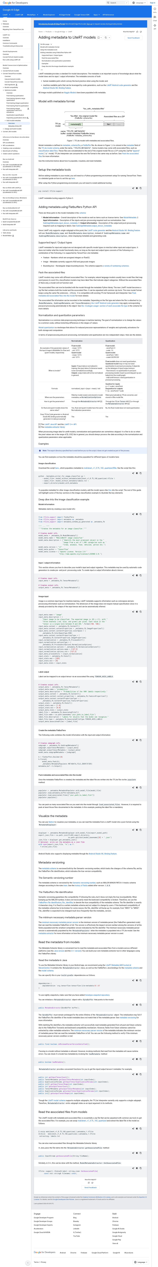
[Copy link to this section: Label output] (51, 672)
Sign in (152, 3)
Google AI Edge (11, 9)
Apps (96, 15)
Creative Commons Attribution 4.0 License (97, 1197)
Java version (59, 951)
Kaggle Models (70, 92)
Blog (74, 1218)
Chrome (115, 1221)
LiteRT (5, 15)
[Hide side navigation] (28, 1263)
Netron (51, 822)
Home (41, 32)
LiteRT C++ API (70, 424)
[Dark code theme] (137, 188)
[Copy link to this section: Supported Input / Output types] (74, 242)
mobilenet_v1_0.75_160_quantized (92, 1121)
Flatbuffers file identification (50, 902)
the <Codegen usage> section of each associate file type (104, 306)
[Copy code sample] (141, 188)
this (109, 490)
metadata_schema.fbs (72, 145)
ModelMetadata (130, 217)
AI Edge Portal (64, 15)
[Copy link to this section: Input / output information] (62, 563)
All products (128, 1253)
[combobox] (117, 3)
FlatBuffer (87, 145)
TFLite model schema (50, 148)
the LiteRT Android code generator (105, 303)
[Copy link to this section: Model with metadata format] (77, 101)
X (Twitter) (77, 1232)
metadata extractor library (54, 427)
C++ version (76, 951)
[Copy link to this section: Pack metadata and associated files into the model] (83, 775)
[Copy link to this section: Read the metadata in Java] (69, 960)
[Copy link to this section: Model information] (56, 504)
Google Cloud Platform (100, 1253)
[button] (15, 24)
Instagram (77, 1225)
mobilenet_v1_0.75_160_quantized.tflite (100, 468)
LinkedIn (76, 1229)
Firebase (115, 1225)
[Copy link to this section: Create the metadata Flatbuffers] (68, 730)
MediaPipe (31, 15)
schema (82, 213)
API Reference (108, 15)
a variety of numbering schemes (116, 266)
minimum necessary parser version (88, 1030)
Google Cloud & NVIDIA (42, 1232)
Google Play (116, 1240)
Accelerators (38, 1229)
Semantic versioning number (84, 883)
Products (49, 32)
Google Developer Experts (43, 1225)
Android (115, 1218)
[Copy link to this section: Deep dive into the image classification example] (91, 499)
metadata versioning (128, 1017)
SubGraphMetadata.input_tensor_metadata (60, 223)
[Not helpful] (141, 31)
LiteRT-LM (19, 15)
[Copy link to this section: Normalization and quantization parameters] (87, 315)
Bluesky (76, 1221)
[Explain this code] (133, 188)
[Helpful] (137, 31)
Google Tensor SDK (81, 15)
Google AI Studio (118, 1229)
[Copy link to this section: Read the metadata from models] (82, 942)
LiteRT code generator (96, 230)
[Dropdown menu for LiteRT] (10, 14)
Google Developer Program (44, 1218)
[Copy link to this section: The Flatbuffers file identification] (75, 892)
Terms (36, 1262)
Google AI (116, 1253)
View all (115, 1243)
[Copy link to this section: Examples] (51, 444)
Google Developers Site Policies (63, 1199)
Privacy (43, 1262)
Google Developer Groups (43, 1221)
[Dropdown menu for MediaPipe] (38, 14)
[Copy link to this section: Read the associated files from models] (89, 1112)
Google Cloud (117, 1236)
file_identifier (67, 902)
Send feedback (134, 38)
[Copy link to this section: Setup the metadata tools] (73, 169)
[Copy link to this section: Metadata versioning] (67, 862)
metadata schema (49, 868)
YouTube (76, 1236)
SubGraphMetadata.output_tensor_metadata (94, 226)
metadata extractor (46, 933)
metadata (130, 145)
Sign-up (89, 24)
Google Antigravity (119, 1232)
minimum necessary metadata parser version (60, 922)
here (73, 178)
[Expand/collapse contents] (51, 44)
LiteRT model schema (56, 1100)
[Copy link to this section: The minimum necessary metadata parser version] (93, 917)
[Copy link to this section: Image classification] (58, 463)
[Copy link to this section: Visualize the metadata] (69, 816)
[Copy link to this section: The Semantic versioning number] (75, 878)
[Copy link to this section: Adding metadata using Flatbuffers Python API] (99, 207)
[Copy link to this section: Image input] (50, 596)
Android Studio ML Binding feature (57, 88)
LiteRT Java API (50, 424)
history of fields (81, 885)
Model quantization (46, 327)
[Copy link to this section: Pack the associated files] (67, 272)
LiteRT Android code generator (119, 85)
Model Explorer (49, 15)
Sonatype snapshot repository (97, 995)
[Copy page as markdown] (106, 38)
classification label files (48, 151)
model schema (47, 971)
